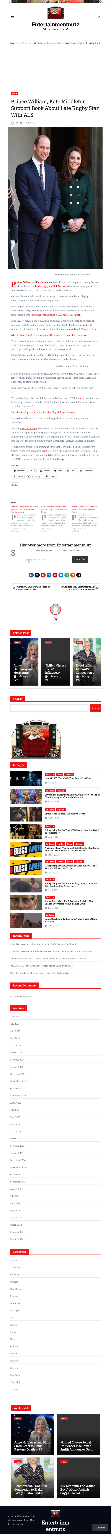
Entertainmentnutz (55, 24)
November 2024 (18, 1167)
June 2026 (15, 1030)
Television (15, 1382)
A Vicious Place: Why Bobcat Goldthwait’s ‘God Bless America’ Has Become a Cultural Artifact (72, 849)
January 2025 (16, 1152)
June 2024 (15, 1203)
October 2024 (17, 1174)
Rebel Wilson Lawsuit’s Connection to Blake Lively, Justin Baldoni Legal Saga (48, 958)
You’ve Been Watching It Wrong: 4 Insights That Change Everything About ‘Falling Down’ (69, 902)
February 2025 (17, 1145)
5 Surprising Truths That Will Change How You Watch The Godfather (72, 831)
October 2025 (17, 1088)
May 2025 (15, 1124)
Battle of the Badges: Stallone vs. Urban (65, 813)
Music (13, 1331)
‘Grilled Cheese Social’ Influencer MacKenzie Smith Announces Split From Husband (51, 951)
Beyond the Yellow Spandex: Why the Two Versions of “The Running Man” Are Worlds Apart (72, 796)
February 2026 (17, 1059)
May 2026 (15, 1038)
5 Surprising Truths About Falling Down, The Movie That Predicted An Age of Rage (71, 884)
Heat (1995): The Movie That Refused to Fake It (69, 778)
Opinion (69, 774)
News (14, 93)
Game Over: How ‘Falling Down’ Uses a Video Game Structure (71, 920)
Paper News (29, 1520)
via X (44, 450)
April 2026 (15, 1045)
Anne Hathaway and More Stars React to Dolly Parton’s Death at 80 (43, 944)
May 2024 (15, 1210)
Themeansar (17, 1523)
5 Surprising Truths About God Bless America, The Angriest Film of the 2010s (71, 867)
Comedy (14, 1281)
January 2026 (16, 1066)
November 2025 (18, 1081)
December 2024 (18, 1160)
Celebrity (14, 1274)
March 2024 (16, 1224)
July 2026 (15, 1023)
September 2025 (18, 1095)
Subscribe (80, 559)
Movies (60, 844)
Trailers (14, 1389)
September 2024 (18, 1181)
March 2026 (16, 1052)
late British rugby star (48, 286)
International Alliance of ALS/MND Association (56, 314)
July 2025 (15, 1109)
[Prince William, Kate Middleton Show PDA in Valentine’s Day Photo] (87, 518)
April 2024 (15, 1217)
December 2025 (18, 1074)
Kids (12, 1317)
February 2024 (17, 1231)
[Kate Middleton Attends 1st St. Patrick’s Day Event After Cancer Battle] (56, 518)
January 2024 (16, 1239)
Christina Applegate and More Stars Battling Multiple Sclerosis (43, 412)
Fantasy (14, 1296)
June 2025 (15, 1117)
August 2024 (16, 1188)
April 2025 (15, 1131)
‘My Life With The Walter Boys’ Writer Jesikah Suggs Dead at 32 (41, 965)
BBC (51, 373)
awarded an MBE (28, 428)
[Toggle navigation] (12, 17)
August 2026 (16, 1016)
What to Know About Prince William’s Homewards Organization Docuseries (49, 334)
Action (13, 1260)
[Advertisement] (56, 65)
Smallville (15, 1375)
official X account (56, 355)
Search (18, 699)
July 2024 (15, 1196)
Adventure (15, 1267)
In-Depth (50, 774)
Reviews (14, 1360)
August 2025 (16, 1102)
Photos (13, 1353)
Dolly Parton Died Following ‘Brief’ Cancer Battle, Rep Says (39, 972)
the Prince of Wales (79, 324)
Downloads (15, 1288)
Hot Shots (15, 1303)
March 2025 (16, 1138)
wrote (83, 398)
